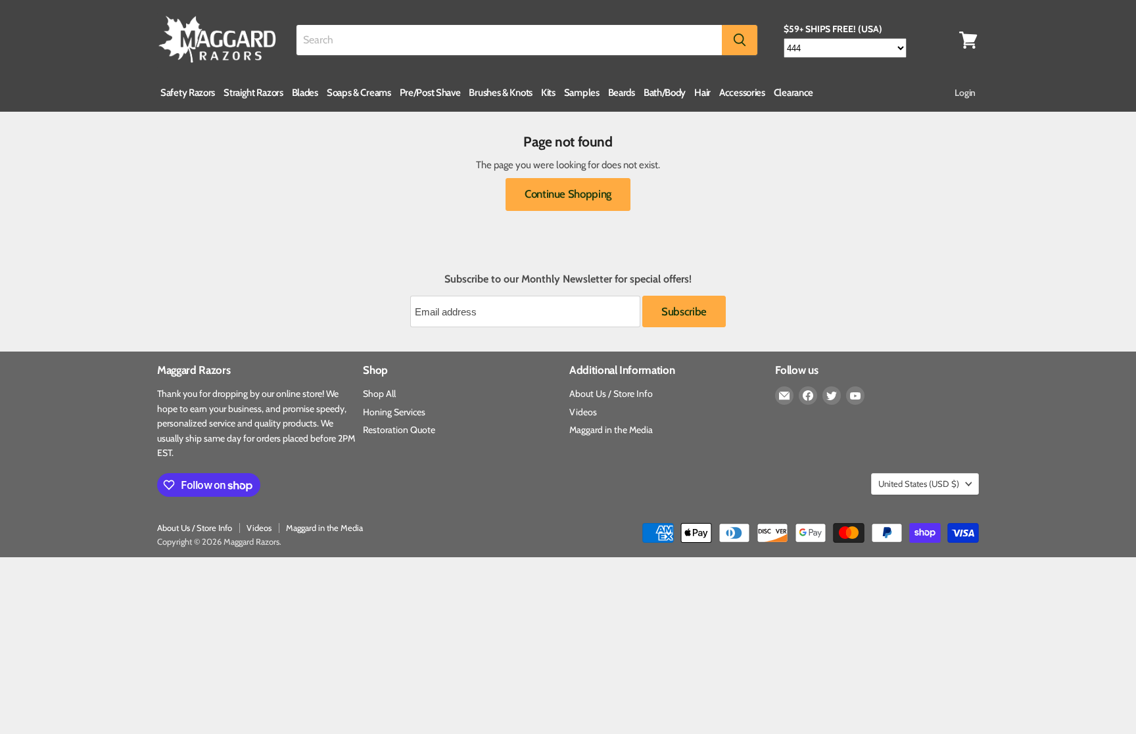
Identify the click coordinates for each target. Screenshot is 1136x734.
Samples (582, 93)
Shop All (379, 394)
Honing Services (394, 412)
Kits (548, 93)
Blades (305, 93)
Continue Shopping (568, 193)
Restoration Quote (399, 430)
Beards (621, 93)
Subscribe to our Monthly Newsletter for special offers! (568, 279)
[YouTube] (855, 395)
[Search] (739, 40)
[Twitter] (831, 395)
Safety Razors (187, 93)
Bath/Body (665, 93)
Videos (583, 412)
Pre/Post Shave (430, 93)
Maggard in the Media (611, 430)
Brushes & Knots (500, 93)
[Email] (784, 395)
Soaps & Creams (359, 93)
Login (965, 93)
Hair (702, 93)
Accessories (742, 93)
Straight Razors (253, 93)
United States (918, 483)
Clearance (793, 93)
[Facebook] (808, 395)
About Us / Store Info (611, 394)
